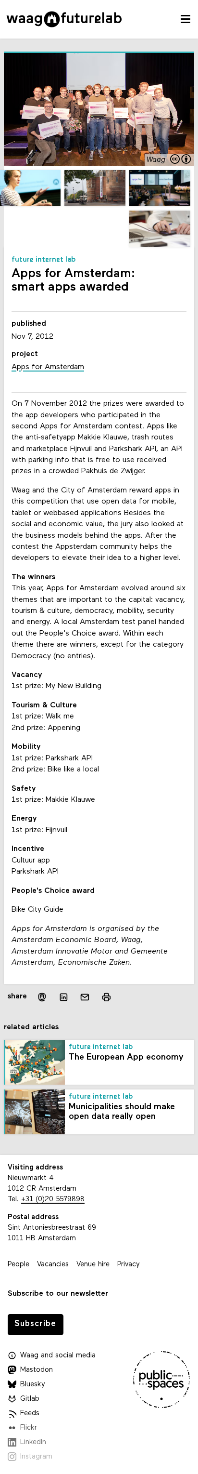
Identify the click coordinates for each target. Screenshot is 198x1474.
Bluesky (32, 1384)
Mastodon (36, 1370)
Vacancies (53, 1264)
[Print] (106, 997)
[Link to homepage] (64, 19)
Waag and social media (58, 1355)
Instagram (36, 1457)
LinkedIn (33, 1442)
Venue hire (93, 1264)
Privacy (128, 1264)
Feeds (29, 1413)
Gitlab (29, 1399)
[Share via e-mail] (85, 997)
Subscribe (35, 1324)
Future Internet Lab (44, 260)
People (18, 1264)
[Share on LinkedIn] (64, 997)
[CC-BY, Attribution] (181, 160)
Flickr (28, 1428)
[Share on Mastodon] (42, 997)
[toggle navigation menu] (185, 19)
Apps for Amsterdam (48, 367)
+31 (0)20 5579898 (53, 1199)
